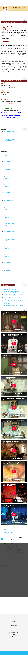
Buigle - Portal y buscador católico (11, 299)
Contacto (5, 529)
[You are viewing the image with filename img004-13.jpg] (15, 188)
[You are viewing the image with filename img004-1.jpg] (15, 157)
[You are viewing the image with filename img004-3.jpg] (15, 227)
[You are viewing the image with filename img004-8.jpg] (15, 265)
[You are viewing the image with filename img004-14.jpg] (15, 196)
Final (17, 539)
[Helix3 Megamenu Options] (26, 3)
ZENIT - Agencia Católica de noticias (12, 297)
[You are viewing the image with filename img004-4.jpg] (15, 234)
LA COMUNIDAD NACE (8, 532)
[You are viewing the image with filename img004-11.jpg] (15, 172)
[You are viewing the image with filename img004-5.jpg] (15, 242)
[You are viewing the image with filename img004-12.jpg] (15, 180)
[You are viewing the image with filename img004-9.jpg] (15, 273)
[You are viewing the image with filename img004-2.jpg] (15, 219)
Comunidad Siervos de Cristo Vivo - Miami (13, 305)
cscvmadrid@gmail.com (14, 643)
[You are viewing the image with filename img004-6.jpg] (15, 250)
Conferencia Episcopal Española (11, 291)
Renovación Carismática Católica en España (14, 293)
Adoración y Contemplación (9, 533)
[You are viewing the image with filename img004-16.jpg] (15, 211)
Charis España (7, 303)
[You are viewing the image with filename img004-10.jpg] (15, 164)
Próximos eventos (7, 530)
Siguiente (12, 539)
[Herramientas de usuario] (25, 20)
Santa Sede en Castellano (10, 289)
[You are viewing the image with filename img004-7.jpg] (15, 258)
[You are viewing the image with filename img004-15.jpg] (15, 203)
